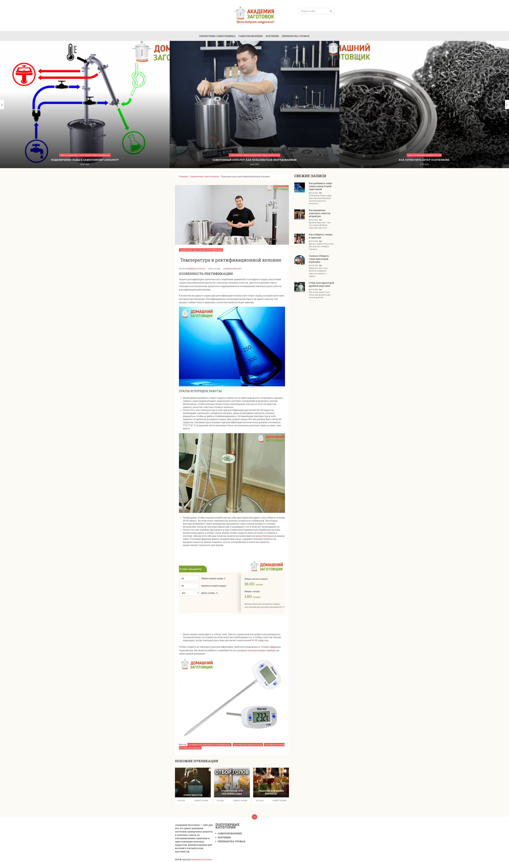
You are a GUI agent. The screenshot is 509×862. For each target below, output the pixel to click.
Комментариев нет (232, 269)
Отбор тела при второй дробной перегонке (321, 284)
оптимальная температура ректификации (209, 744)
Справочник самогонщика (217, 36)
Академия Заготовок (195, 269)
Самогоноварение (250, 36)
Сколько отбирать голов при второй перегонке (319, 258)
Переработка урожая (295, 36)
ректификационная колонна (248, 744)
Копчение (272, 36)
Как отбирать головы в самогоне (320, 236)
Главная (183, 176)
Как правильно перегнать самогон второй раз (319, 213)
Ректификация (214, 250)
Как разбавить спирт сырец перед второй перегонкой (320, 186)
